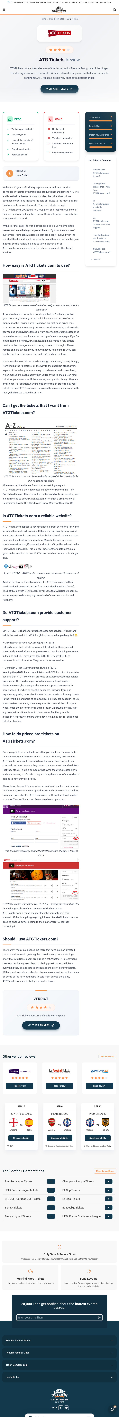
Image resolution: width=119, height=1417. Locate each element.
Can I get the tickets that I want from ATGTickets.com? (101, 188)
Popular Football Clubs (17, 1352)
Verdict (96, 259)
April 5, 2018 (49, 667)
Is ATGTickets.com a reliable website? (101, 205)
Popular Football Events (18, 1340)
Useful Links (12, 1377)
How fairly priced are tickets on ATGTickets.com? (101, 238)
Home (43, 19)
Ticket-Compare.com (17, 1365)
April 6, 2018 (47, 642)
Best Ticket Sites (56, 19)
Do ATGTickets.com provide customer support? (101, 223)
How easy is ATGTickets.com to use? (101, 173)
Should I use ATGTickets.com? (101, 251)
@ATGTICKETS (11, 630)
